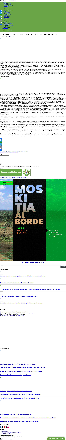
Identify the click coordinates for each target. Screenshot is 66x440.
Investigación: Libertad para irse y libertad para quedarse (18, 364)
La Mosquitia (6, 24)
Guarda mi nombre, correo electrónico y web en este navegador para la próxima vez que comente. (20, 166)
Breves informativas (7, 3)
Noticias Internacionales (8, 5)
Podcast (4, 11)
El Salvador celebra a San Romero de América (9, 152)
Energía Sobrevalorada (8, 23)
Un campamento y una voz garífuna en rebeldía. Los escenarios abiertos (22, 276)
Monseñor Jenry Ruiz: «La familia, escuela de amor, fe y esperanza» (13, 314)
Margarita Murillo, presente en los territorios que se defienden (13, 177)
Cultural (5, 20)
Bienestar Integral (7, 21)
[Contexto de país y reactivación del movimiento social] (1, 279)
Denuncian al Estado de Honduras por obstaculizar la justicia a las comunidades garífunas (17, 313)
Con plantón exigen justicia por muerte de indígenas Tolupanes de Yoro (14, 151)
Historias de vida (7, 15)
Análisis (5, 19)
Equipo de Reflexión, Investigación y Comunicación (12, 432)
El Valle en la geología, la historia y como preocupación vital (18, 296)
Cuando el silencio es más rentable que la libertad (15, 375)
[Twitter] (33, 140)
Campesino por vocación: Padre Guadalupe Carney (15, 414)
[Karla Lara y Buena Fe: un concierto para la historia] (9, 388)
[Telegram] (33, 144)
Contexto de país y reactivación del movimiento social (16, 283)
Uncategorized (12, 36)
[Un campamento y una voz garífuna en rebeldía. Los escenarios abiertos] (1, 272)
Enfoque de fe (6, 13)
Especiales (4, 22)
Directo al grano (7, 12)
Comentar (1, 168)
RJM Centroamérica (6, 433)
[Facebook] (33, 139)
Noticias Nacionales (7, 4)
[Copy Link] (33, 147)
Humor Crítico (6, 17)
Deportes (5, 6)
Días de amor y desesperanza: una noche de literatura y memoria (12, 312)
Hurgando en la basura (8, 25)
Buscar (1, 265)
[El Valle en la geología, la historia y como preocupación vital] (1, 293)
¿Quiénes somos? (6, 30)
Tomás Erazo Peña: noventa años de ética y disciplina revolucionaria (21, 303)
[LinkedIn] (33, 145)
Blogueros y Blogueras (8, 10)
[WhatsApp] (33, 142)
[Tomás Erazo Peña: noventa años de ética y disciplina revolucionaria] (1, 299)
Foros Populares (7, 16)
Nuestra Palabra (7, 8)
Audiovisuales (5, 28)
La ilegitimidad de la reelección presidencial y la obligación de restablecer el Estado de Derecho (30, 289)
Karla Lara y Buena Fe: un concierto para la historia (16, 391)
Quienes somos (5, 431)
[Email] (33, 148)
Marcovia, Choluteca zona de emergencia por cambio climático (12, 315)
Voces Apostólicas (7, 14)
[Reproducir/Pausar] (57, 438)
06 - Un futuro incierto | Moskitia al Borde (33, 262)
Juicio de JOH (6, 26)
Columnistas (6, 9)
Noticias (4, 2)
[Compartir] (33, 150)
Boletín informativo (7, 7)
